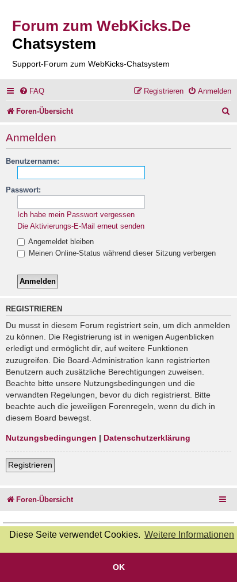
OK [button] (119, 567)
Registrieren (30, 464)
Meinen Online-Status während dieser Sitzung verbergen (121, 253)
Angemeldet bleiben (60, 241)
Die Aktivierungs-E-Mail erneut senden (80, 226)
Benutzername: (32, 161)
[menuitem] (31, 91)
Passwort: (23, 190)
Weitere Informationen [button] (189, 534)
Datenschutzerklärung (147, 437)
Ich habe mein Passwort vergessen (76, 214)
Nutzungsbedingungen (51, 437)
